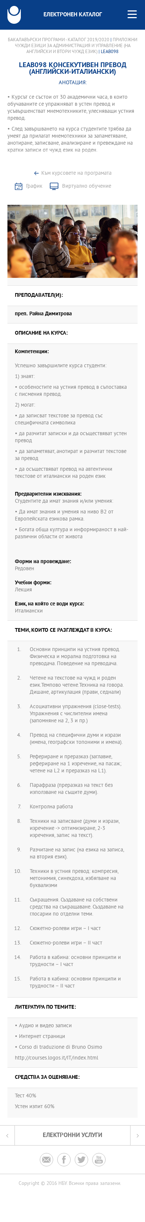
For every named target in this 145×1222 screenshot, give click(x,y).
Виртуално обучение (86, 186)
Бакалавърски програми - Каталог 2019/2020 (58, 40)
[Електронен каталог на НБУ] (14, 15)
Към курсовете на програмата (76, 173)
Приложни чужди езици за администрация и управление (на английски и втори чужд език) (76, 46)
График (34, 186)
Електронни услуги (72, 1135)
